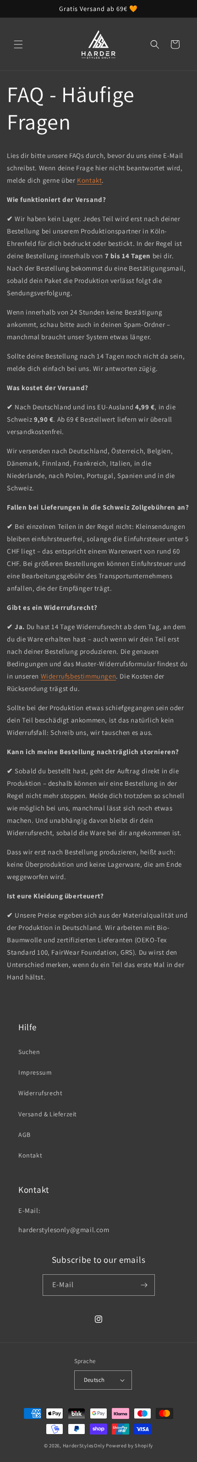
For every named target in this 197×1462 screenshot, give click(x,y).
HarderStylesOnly (84, 1445)
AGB (24, 1134)
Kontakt (89, 180)
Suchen (29, 1052)
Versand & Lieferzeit (47, 1114)
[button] (18, 44)
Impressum (35, 1072)
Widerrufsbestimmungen (78, 676)
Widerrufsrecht (40, 1093)
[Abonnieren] (144, 1285)
